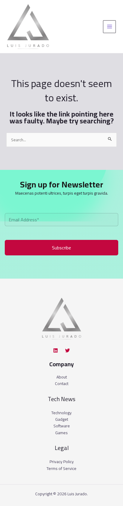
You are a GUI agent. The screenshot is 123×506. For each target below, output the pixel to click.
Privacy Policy (62, 461)
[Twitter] (67, 350)
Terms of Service (61, 468)
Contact (61, 383)
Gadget (61, 419)
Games (61, 433)
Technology (61, 413)
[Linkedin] (55, 350)
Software (61, 426)
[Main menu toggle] (109, 26)
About (61, 377)
